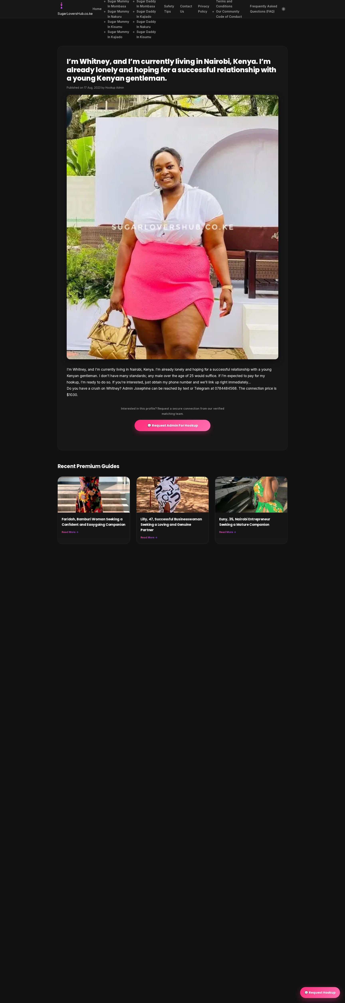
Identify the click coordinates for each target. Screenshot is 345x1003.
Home (97, 9)
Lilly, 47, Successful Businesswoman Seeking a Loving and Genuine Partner (171, 524)
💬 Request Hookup (320, 992)
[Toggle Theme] (284, 9)
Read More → (70, 532)
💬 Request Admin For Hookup (172, 425)
